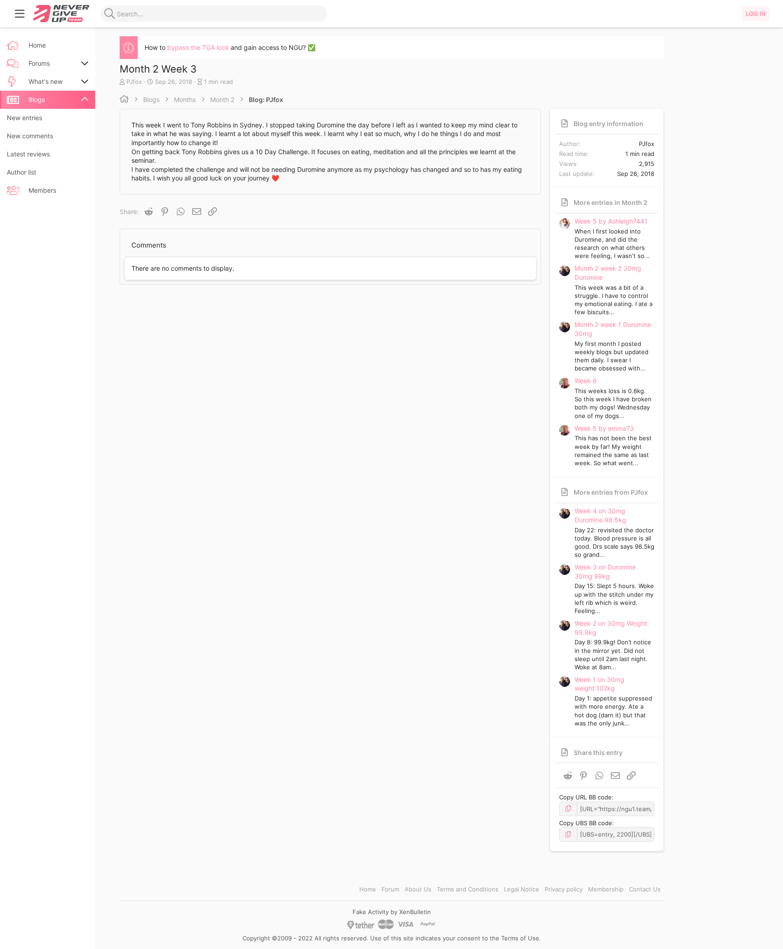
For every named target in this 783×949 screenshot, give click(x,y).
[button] (20, 13)
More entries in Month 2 (611, 202)
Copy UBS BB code (585, 823)
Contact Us (645, 889)
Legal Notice (521, 889)
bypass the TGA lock (198, 47)
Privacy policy (564, 889)
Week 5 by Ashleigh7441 (611, 221)
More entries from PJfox (611, 492)
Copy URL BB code (585, 797)
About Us (418, 889)
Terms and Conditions (467, 889)
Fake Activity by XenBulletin (392, 911)
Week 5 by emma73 (604, 428)
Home (367, 889)
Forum (390, 889)
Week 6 (586, 380)
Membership (606, 889)
